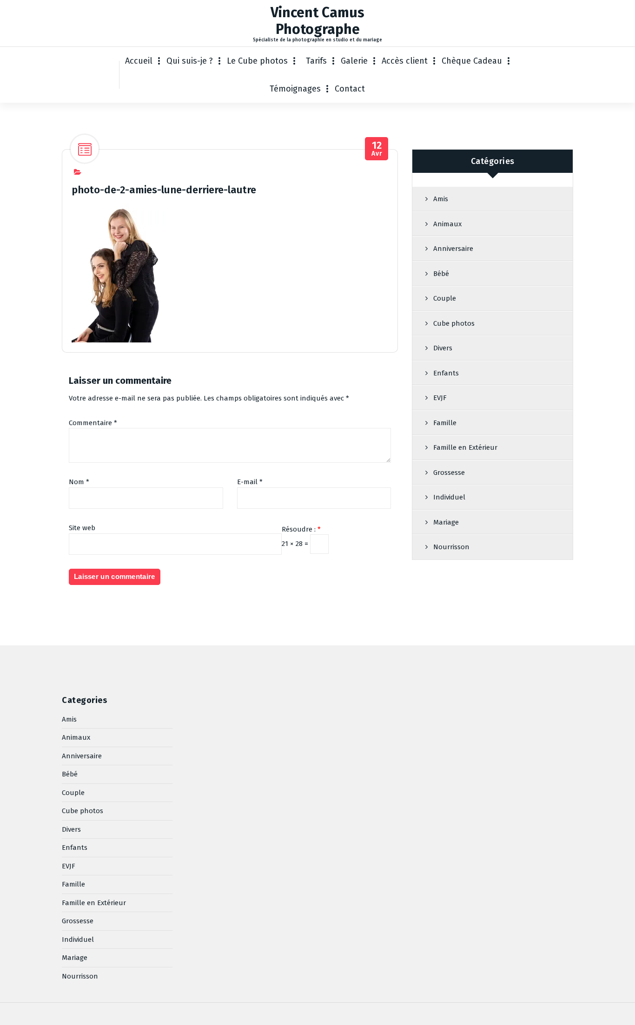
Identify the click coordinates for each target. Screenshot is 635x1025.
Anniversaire (453, 248)
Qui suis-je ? (189, 61)
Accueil (138, 61)
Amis (440, 199)
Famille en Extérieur (465, 447)
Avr (376, 149)
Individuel (449, 497)
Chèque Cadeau (472, 61)
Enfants (446, 373)
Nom (79, 482)
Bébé (441, 273)
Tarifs (316, 61)
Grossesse (449, 472)
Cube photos (454, 323)
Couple (444, 298)
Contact (350, 89)
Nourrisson (451, 547)
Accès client (405, 61)
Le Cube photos (257, 61)
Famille (444, 423)
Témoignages (295, 89)
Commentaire (93, 423)
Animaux (447, 224)
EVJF (440, 398)
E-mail (250, 482)
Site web (82, 528)
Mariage (446, 522)
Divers (442, 348)
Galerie (354, 61)
